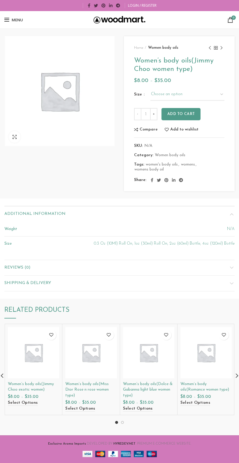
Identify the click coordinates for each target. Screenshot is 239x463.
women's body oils (162, 164)
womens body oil (149, 169)
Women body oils (163, 48)
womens (188, 164)
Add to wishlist (184, 130)
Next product (221, 48)
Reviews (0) (17, 267)
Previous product (210, 48)
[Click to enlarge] (14, 137)
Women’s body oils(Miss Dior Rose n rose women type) (87, 390)
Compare (149, 130)
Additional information (35, 214)
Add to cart (181, 114)
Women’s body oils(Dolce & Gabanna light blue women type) (148, 390)
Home (138, 48)
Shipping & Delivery (27, 283)
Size (138, 94)
